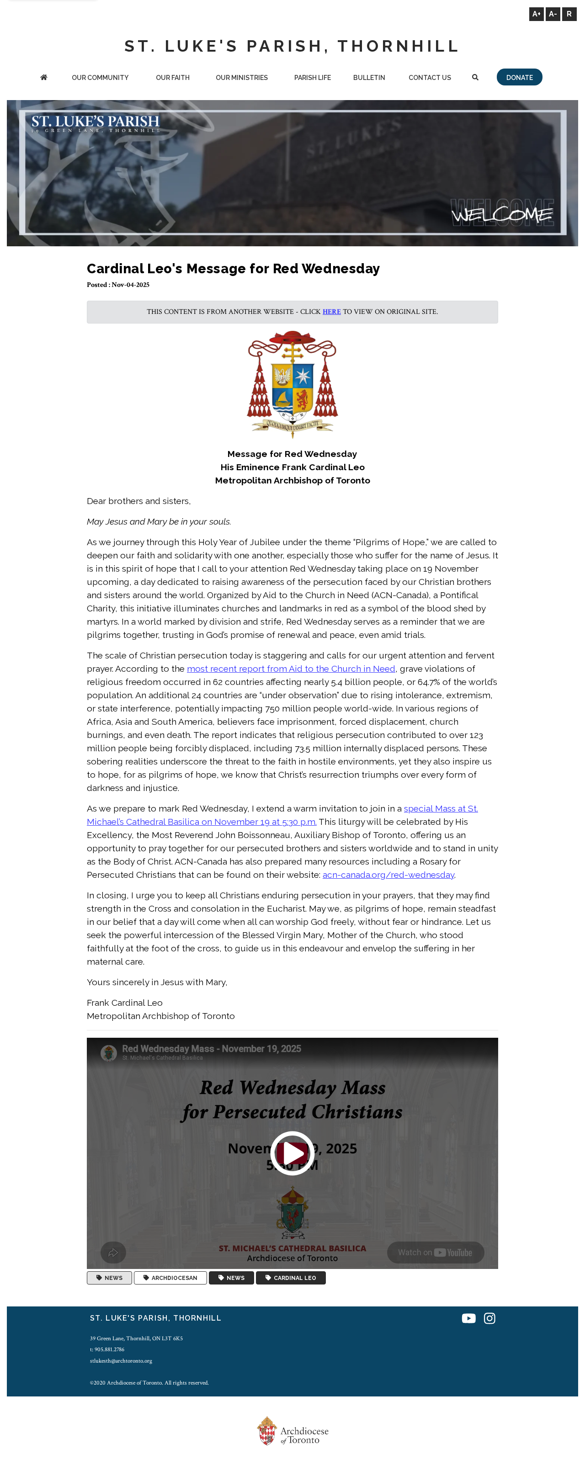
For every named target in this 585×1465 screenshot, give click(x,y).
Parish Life (312, 77)
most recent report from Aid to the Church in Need (291, 668)
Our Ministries (242, 77)
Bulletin (369, 77)
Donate (519, 77)
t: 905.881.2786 (107, 1349)
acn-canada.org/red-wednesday (388, 875)
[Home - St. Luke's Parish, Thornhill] (44, 78)
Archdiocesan (173, 1278)
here (332, 312)
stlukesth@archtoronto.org (121, 1360)
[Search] (475, 78)
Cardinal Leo (293, 1278)
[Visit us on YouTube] (469, 1319)
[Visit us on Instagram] (489, 1319)
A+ (536, 14)
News (112, 1278)
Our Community (100, 77)
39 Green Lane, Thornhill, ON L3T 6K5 (136, 1338)
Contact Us (430, 77)
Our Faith (173, 77)
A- (553, 14)
